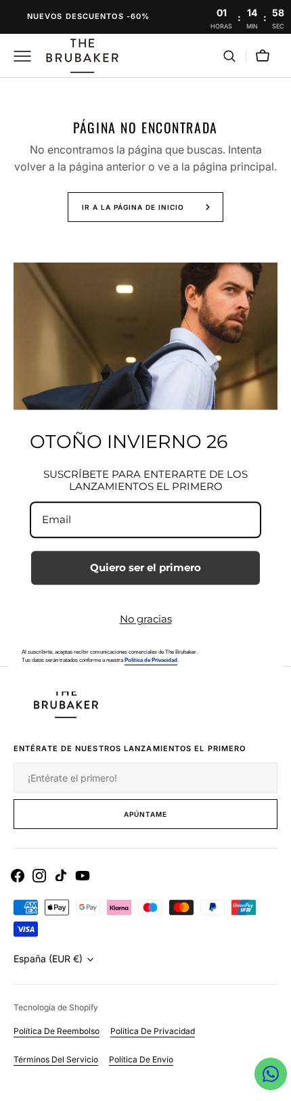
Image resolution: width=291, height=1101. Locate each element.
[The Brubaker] (81, 56)
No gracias (146, 618)
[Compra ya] (145, 17)
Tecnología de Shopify (56, 1007)
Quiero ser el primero (145, 567)
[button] (229, 56)
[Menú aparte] (27, 56)
